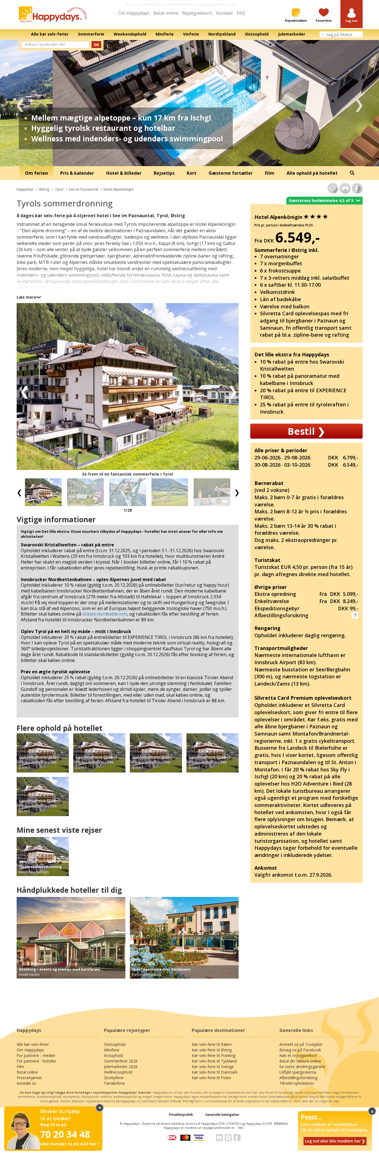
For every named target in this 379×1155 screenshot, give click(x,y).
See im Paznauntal (83, 189)
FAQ (241, 13)
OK (96, 44)
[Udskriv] (345, 188)
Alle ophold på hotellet (312, 173)
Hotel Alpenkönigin (118, 189)
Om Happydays (134, 13)
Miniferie (112, 1049)
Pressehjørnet (29, 1077)
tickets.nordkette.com (104, 614)
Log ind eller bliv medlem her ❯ (335, 1141)
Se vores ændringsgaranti (302, 1066)
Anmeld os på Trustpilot (300, 1044)
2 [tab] (185, 158)
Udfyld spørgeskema (297, 1072)
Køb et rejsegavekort (298, 1055)
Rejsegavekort (197, 13)
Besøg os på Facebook (300, 1049)
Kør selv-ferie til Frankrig (213, 1055)
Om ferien (36, 173)
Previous (20, 103)
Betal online (165, 13)
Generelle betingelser (222, 1114)
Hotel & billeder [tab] (124, 173)
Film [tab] (269, 173)
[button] (351, 15)
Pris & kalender (77, 173)
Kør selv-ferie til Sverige (213, 1066)
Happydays (25, 189)
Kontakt (224, 13)
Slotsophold (114, 1044)
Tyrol (59, 189)
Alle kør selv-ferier (33, 1044)
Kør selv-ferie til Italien (212, 1044)
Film (20, 1066)
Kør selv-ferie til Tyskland (214, 1061)
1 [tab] (177, 158)
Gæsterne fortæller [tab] (231, 173)
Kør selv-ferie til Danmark (214, 1072)
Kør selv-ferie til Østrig (212, 1049)
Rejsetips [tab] (164, 173)
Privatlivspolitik (181, 1114)
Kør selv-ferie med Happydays (144, 4)
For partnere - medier (36, 1055)
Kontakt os (26, 1083)
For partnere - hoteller (36, 1061)
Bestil (306, 431)
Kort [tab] (191, 173)
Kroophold (113, 1055)
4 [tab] (202, 158)
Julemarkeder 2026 (121, 1066)
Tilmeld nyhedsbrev (296, 1083)
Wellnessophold (118, 1072)
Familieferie (114, 1083)
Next (359, 103)
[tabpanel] (189, 103)
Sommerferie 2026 (121, 1061)
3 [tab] (193, 158)
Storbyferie (114, 1077)
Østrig (44, 189)
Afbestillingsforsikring (298, 1077)
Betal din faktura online (300, 1061)
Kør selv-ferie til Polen (211, 1077)
